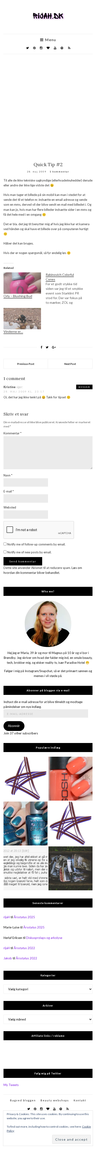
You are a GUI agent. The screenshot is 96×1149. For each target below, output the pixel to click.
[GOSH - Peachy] (70, 779)
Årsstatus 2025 (24, 917)
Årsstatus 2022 (24, 948)
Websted (9, 507)
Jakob (7, 958)
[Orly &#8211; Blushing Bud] (22, 283)
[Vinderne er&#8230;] (22, 318)
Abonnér (14, 726)
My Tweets (11, 1085)
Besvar (84, 387)
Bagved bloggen (23, 1100)
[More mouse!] (25, 779)
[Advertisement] (48, 104)
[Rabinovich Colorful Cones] (67, 288)
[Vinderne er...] (25, 868)
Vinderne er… (13, 331)
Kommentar (12, 433)
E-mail (8, 491)
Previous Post (25, 363)
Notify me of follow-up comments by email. (36, 544)
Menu (50, 40)
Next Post (70, 363)
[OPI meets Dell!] (70, 823)
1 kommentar (59, 171)
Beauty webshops (55, 1100)
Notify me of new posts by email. (29, 552)
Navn (7, 475)
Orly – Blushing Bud (17, 296)
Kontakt (80, 1100)
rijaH (6, 917)
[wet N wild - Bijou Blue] (25, 823)
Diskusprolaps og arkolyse (44, 938)
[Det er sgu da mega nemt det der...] (70, 868)
